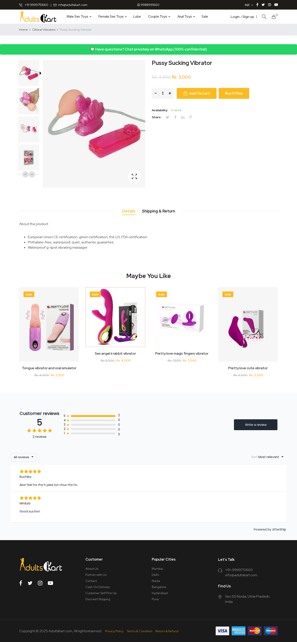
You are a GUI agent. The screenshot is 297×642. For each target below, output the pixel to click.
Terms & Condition (139, 631)
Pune (155, 599)
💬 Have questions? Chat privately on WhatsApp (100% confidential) (148, 49)
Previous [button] (25, 174)
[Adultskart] (38, 17)
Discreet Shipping (97, 599)
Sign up (248, 16)
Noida (156, 581)
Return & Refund (167, 631)
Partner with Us (96, 575)
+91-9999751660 (239, 570)
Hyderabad (160, 593)
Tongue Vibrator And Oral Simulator (49, 368)
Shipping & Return (158, 211)
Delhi (155, 575)
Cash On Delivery (97, 587)
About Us (91, 569)
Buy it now (234, 93)
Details (128, 211)
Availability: (160, 110)
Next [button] (32, 174)
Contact (91, 581)
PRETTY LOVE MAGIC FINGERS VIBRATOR (181, 353)
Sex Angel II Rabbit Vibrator (115, 353)
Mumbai (157, 569)
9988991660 (149, 5)
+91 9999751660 (36, 5)
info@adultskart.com (72, 5)
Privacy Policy (114, 631)
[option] (31, 74)
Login (235, 16)
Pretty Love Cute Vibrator (248, 368)
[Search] (264, 16)
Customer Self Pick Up (101, 593)
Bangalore (159, 587)
